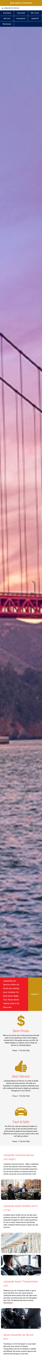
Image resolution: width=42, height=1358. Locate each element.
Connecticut (7, 13)
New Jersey (35, 13)
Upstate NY (35, 18)
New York (7, 18)
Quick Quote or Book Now (21, 3)
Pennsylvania (21, 18)
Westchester (7, 24)
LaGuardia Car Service (11, 8)
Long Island (21, 13)
